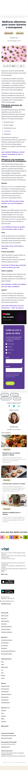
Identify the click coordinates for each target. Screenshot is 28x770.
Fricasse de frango (5, 702)
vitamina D (10, 186)
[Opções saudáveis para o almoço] (14, 506)
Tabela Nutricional (6, 659)
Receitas (3, 683)
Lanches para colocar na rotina (13, 484)
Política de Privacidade (6, 738)
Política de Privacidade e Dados (8, 735)
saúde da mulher (6, 398)
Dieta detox (4, 624)
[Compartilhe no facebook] (9, 406)
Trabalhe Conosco (6, 603)
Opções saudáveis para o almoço (11, 513)
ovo (2, 238)
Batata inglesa (4, 667)
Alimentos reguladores (6, 632)
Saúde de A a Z (5, 707)
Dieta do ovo (4, 618)
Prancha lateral (5, 642)
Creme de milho (5, 691)
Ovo (2, 670)
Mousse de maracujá (6, 694)
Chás (2, 713)
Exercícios (3, 716)
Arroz (2, 661)
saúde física (17, 398)
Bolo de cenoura (5, 688)
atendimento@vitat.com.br (7, 601)
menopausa (14, 394)
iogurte (3, 298)
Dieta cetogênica (5, 621)
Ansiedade (7, 131)
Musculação (4, 648)
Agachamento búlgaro (6, 640)
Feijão (2, 664)
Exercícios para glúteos (6, 653)
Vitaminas (3, 721)
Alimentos (3, 710)
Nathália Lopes (14, 38)
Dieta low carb (4, 615)
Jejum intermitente (5, 629)
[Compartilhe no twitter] (14, 406)
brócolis (12, 219)
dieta (15, 215)
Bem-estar (20, 33)
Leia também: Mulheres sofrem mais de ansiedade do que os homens (13, 154)
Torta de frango (4, 699)
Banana (3, 675)
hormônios (4, 394)
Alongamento (4, 645)
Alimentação (9, 33)
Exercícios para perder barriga (8, 651)
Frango (3, 678)
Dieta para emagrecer (6, 626)
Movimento (4, 637)
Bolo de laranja (4, 697)
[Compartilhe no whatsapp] (18, 406)
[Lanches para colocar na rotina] (14, 477)
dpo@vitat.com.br (5, 747)
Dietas (2, 718)
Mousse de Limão (5, 686)
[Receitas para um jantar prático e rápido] (14, 446)
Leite (2, 672)
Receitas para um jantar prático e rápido (11, 454)
